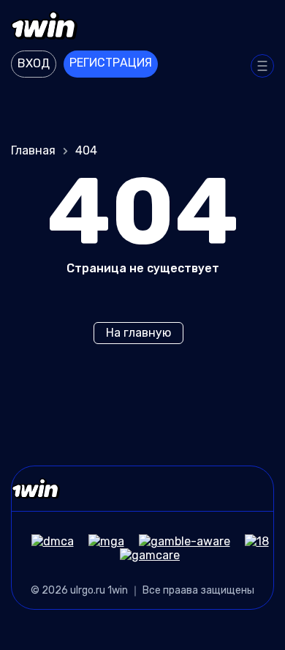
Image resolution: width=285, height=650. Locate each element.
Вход (34, 63)
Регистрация (110, 63)
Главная (33, 150)
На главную (138, 333)
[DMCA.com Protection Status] (45, 541)
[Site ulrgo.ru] (142, 27)
